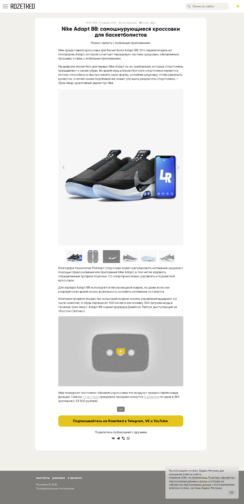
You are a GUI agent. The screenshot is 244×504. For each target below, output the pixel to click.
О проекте (75, 478)
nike (121, 409)
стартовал (91, 397)
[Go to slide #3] (111, 256)
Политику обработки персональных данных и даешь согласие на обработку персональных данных (202, 481)
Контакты (43, 478)
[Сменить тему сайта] (237, 6)
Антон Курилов (128, 22)
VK (147, 421)
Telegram (135, 421)
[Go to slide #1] (74, 256)
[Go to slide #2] (92, 256)
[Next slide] (177, 167)
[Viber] (123, 438)
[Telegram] (118, 438)
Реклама (58, 478)
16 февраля (151, 397)
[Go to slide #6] (167, 256)
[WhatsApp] (128, 438)
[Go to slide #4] (130, 256)
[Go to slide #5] (148, 256)
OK (231, 492)
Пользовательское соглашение (55, 488)
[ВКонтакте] (113, 438)
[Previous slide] (64, 167)
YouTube (160, 421)
